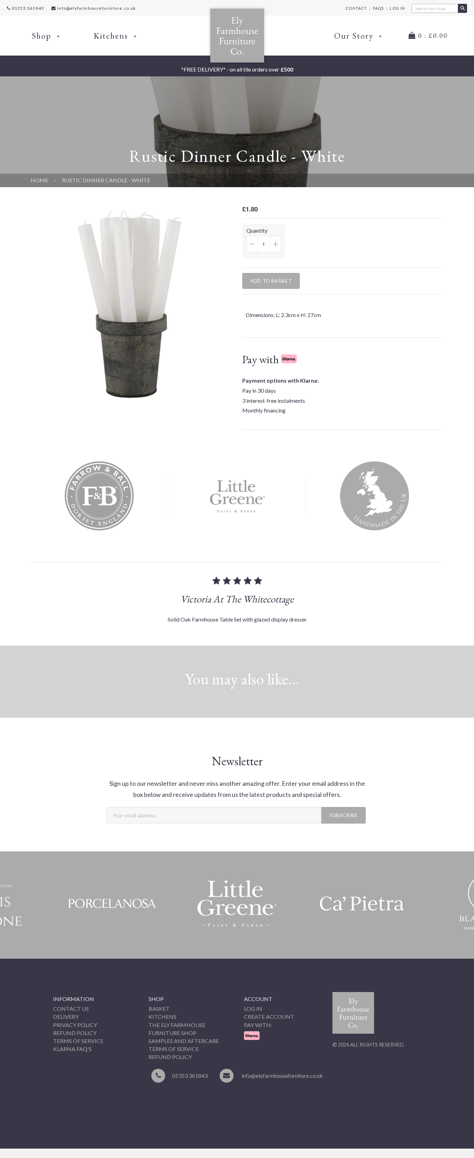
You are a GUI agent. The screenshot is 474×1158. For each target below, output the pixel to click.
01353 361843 (27, 8)
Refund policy (170, 1056)
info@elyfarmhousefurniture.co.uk (96, 8)
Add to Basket (271, 281)
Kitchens (112, 35)
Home (39, 180)
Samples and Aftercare (184, 1041)
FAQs (378, 8)
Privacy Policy (75, 1025)
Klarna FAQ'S (72, 1048)
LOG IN (397, 8)
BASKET (159, 1008)
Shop (43, 35)
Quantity (265, 243)
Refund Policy (74, 1033)
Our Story (355, 35)
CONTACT (356, 8)
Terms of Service (78, 1041)
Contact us (71, 1008)
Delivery (66, 1016)
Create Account (269, 1016)
